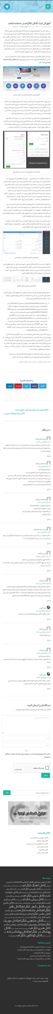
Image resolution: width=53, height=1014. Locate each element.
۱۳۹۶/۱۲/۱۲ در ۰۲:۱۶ (44, 466)
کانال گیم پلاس (38, 952)
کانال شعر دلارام (42, 852)
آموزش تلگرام (24, 26)
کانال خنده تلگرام (39, 892)
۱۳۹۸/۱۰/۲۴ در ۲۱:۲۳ (43, 677)
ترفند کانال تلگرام (44, 361)
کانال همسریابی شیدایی (37, 955)
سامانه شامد (32, 361)
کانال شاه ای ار (43, 849)
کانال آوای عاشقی (42, 840)
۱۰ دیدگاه (15, 26)
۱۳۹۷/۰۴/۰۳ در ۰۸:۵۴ (43, 556)
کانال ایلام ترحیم (42, 846)
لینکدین (10, 386)
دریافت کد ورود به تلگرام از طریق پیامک (33, 946)
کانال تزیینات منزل (46, 889)
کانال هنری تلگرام (41, 928)
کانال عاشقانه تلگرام (30, 910)
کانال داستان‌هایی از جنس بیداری (37, 843)
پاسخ (49, 455)
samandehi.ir (41, 59)
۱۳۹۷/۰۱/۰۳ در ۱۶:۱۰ (44, 532)
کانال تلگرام (23, 361)
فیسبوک (34, 386)
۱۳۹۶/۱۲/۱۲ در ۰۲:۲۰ (44, 502)
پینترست (18, 386)
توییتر (26, 386)
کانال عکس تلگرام (41, 913)
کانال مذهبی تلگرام (31, 920)
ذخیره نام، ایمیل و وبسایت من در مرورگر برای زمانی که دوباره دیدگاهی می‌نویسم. (28, 755)
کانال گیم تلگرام (13, 935)
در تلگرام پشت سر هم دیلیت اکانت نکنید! (31, 949)
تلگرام (42, 386)
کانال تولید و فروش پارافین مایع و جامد (33, 409)
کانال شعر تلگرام (33, 906)
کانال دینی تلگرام (34, 895)
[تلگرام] (6, 3)
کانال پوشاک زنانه (18, 931)
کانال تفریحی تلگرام (32, 888)
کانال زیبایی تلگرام (33, 899)
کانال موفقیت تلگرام (12, 924)
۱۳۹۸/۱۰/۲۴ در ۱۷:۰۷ (44, 653)
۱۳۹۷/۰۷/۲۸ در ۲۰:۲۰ (43, 632)
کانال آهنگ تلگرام (34, 885)
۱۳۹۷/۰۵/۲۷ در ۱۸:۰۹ (43, 611)
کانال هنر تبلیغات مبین (13, 413)
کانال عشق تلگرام (11, 911)
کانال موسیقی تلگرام (32, 924)
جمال (44, 608)
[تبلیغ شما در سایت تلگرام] (29, 813)
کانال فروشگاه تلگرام (22, 914)
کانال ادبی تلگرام (18, 886)
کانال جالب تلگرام (18, 889)
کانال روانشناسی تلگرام (16, 896)
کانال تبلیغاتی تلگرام (8, 885)
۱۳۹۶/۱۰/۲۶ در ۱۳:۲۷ (43, 442)
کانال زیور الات (19, 899)
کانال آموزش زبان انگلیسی (39, 837)
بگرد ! (7, 792)
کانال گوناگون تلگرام (30, 935)
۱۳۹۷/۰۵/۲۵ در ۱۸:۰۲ (43, 583)
